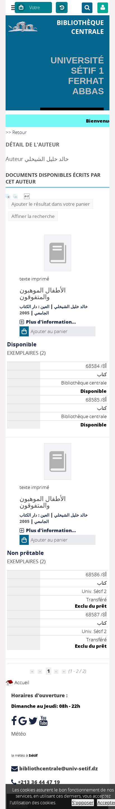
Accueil (21, 682)
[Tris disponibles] (27, 195)
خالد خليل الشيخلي (71, 306)
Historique (61, 7)
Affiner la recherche (33, 216)
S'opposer (83, 803)
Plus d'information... (51, 322)
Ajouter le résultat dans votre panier (50, 204)
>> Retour (16, 132)
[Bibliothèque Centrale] (22, 25)
